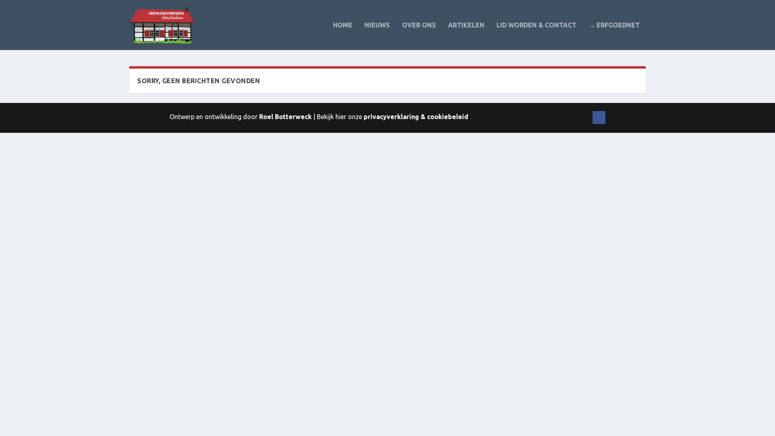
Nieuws (377, 25)
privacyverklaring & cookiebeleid (416, 116)
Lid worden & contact (536, 25)
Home (342, 25)
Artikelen (466, 25)
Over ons (419, 25)
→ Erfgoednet (614, 25)
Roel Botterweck (285, 116)
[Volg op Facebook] (599, 117)
